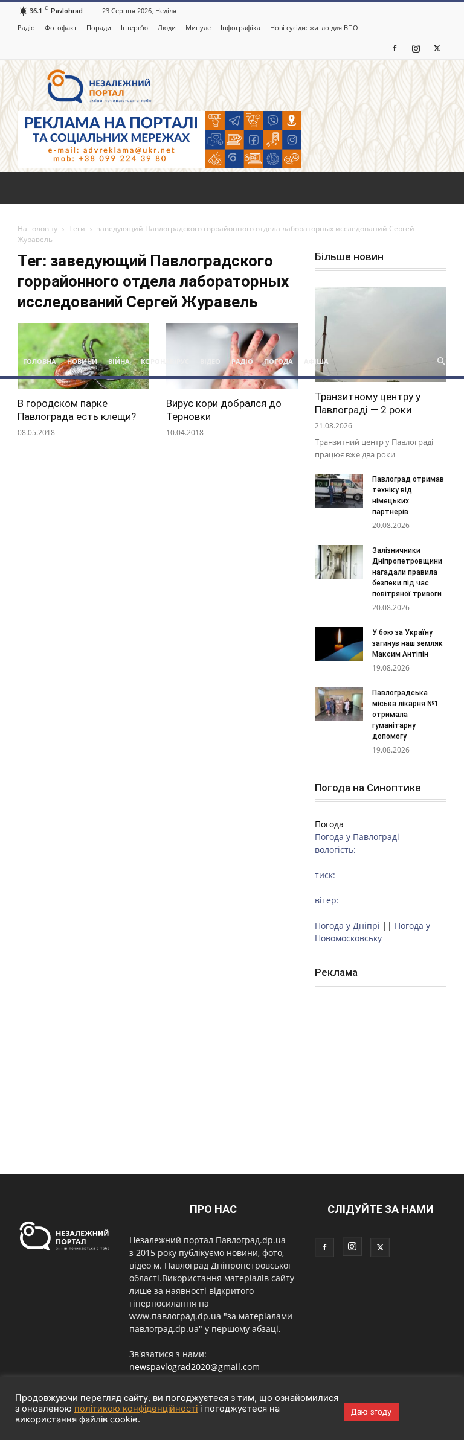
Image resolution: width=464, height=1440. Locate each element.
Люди (167, 27)
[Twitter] (436, 47)
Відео (210, 361)
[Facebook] (394, 47)
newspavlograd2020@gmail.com (194, 1366)
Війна (119, 361)
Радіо (26, 27)
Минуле (198, 27)
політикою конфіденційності (136, 1408)
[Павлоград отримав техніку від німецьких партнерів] (339, 491)
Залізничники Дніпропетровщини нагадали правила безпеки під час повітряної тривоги (407, 572)
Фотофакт (61, 27)
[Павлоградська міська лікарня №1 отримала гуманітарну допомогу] (339, 704)
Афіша (316, 361)
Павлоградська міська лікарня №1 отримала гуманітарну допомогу (405, 715)
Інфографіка (240, 27)
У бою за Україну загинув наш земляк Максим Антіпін (407, 643)
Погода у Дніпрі (347, 925)
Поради (98, 27)
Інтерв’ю (134, 27)
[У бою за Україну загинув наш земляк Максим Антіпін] (339, 644)
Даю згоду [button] (371, 1411)
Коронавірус (165, 361)
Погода (278, 361)
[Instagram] (415, 47)
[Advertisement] (232, 256)
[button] (441, 362)
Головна (39, 361)
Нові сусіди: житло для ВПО (314, 27)
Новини (82, 361)
